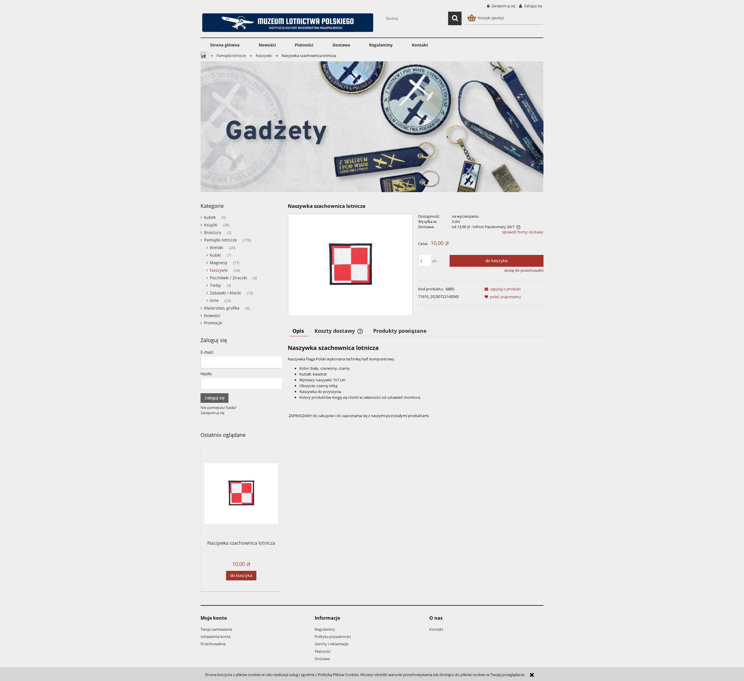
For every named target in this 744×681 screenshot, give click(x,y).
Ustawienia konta (215, 636)
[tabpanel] (415, 381)
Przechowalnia (213, 643)
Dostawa (322, 658)
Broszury (212, 232)
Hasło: (206, 373)
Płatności (322, 651)
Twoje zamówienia (216, 629)
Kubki (215, 255)
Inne (214, 300)
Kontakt (436, 629)
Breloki (216, 247)
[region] (372, 126)
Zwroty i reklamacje (331, 643)
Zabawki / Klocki (225, 293)
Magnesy (218, 262)
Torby (215, 285)
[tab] (299, 331)
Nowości (212, 315)
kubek (210, 217)
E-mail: (207, 352)
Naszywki (219, 270)
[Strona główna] (288, 21)
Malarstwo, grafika (221, 308)
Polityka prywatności (333, 636)
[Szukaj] (455, 18)
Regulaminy (325, 629)
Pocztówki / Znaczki (228, 277)
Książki (210, 225)
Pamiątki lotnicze (220, 240)
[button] (501, 289)
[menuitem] (225, 45)
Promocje (213, 323)
